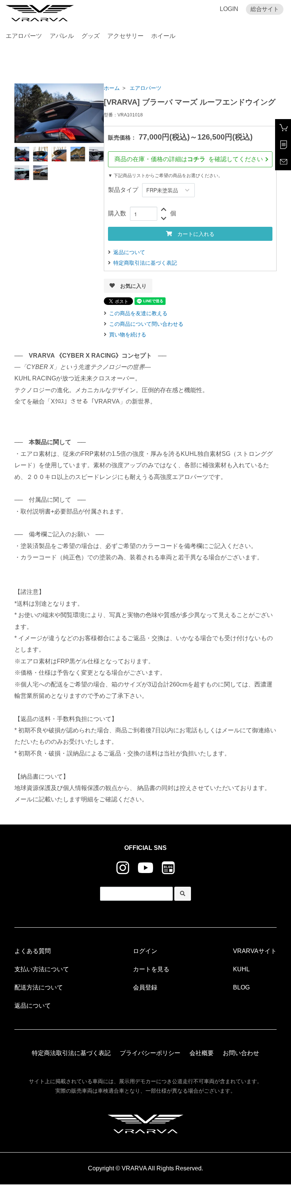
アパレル (62, 36)
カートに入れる (193, 233)
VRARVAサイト (255, 951)
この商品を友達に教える (138, 313)
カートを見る (151, 969)
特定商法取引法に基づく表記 (71, 1053)
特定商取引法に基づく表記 (145, 263)
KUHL (241, 969)
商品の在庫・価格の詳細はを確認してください (191, 159)
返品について (129, 252)
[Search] (182, 894)
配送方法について (38, 987)
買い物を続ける (127, 334)
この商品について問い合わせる (146, 324)
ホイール (163, 36)
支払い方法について (41, 969)
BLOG (241, 987)
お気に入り (131, 285)
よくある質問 (32, 951)
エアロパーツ (24, 36)
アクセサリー (125, 36)
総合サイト (264, 9)
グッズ (90, 36)
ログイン (145, 951)
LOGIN (229, 9)
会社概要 (201, 1053)
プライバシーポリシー (150, 1053)
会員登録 (145, 987)
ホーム (112, 88)
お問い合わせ (241, 1053)
